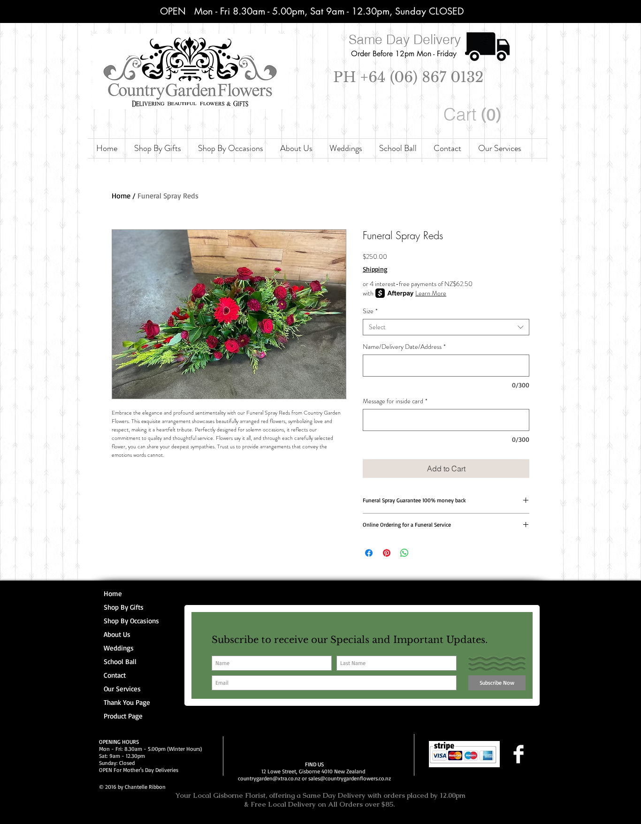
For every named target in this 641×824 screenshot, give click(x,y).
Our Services (122, 688)
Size (370, 311)
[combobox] (446, 327)
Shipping (375, 269)
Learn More (430, 293)
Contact (115, 675)
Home (121, 195)
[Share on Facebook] (368, 553)
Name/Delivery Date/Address (404, 347)
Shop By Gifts (124, 607)
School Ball (120, 661)
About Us (117, 634)
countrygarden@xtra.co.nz (269, 778)
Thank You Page (127, 702)
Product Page (123, 715)
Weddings (119, 647)
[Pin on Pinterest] (386, 553)
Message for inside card (395, 401)
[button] (474, 115)
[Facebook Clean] (518, 754)
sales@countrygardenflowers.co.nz (349, 778)
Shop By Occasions (131, 620)
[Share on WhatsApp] (404, 553)
